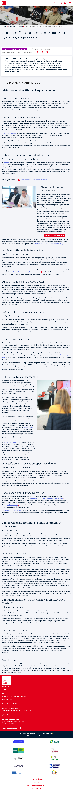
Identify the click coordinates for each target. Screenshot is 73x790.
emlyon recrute (7, 699)
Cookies (36, 782)
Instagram (37, 52)
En (58, 3)
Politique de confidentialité (36, 785)
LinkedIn (47, 52)
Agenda (4, 690)
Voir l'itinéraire (10, 723)
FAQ (7, 715)
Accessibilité (36, 788)
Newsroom (5, 687)
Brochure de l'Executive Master (54, 235)
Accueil (4, 26)
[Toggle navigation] (69, 3)
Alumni (4, 693)
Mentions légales (36, 779)
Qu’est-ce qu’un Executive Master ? (34, 180)
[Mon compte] (65, 3)
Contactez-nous (11, 704)
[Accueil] (4, 3)
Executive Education (15, 26)
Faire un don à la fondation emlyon (14, 696)
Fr (54, 3)
